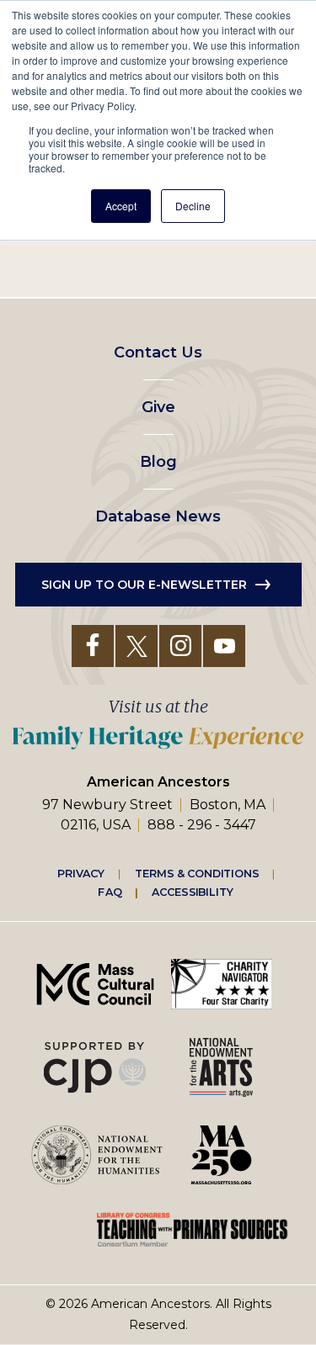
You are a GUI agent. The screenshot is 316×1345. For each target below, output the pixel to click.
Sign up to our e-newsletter (144, 584)
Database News (158, 516)
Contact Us (158, 352)
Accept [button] (121, 206)
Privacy (80, 873)
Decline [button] (193, 206)
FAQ (109, 891)
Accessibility (192, 891)
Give (158, 407)
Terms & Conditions (197, 873)
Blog (158, 462)
